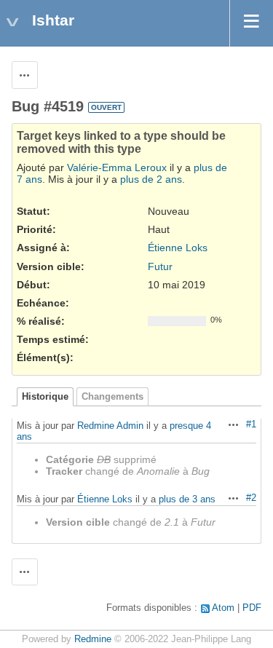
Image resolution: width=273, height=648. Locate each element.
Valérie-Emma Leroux (117, 167)
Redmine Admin (110, 425)
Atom (223, 608)
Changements (112, 397)
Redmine (92, 639)
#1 (251, 424)
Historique (45, 397)
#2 (251, 498)
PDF (251, 608)
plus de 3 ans (187, 499)
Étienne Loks (177, 247)
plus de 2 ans (151, 179)
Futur (160, 266)
